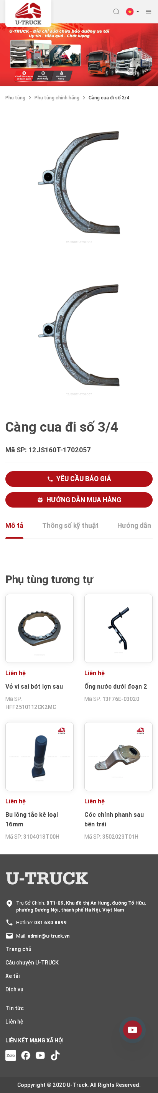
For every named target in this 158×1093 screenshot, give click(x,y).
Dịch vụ (14, 989)
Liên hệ (14, 1021)
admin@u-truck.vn (48, 936)
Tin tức (14, 1008)
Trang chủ (18, 949)
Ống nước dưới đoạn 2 (115, 686)
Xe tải (12, 976)
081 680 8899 (50, 922)
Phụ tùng (15, 98)
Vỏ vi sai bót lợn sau (34, 686)
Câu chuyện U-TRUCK (32, 962)
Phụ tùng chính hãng (57, 98)
